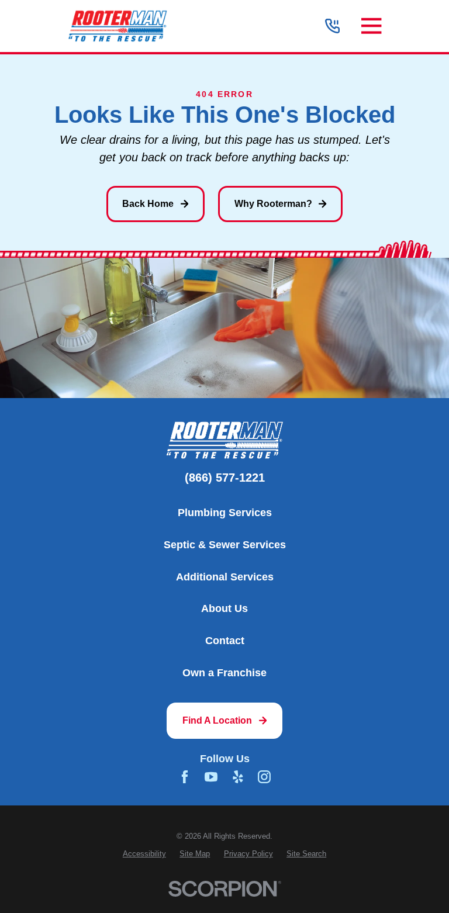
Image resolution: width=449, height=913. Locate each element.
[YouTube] (211, 776)
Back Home (148, 204)
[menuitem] (144, 853)
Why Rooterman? (273, 204)
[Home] (117, 26)
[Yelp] (238, 776)
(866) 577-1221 (225, 478)
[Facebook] (184, 776)
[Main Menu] (371, 26)
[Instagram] (264, 776)
